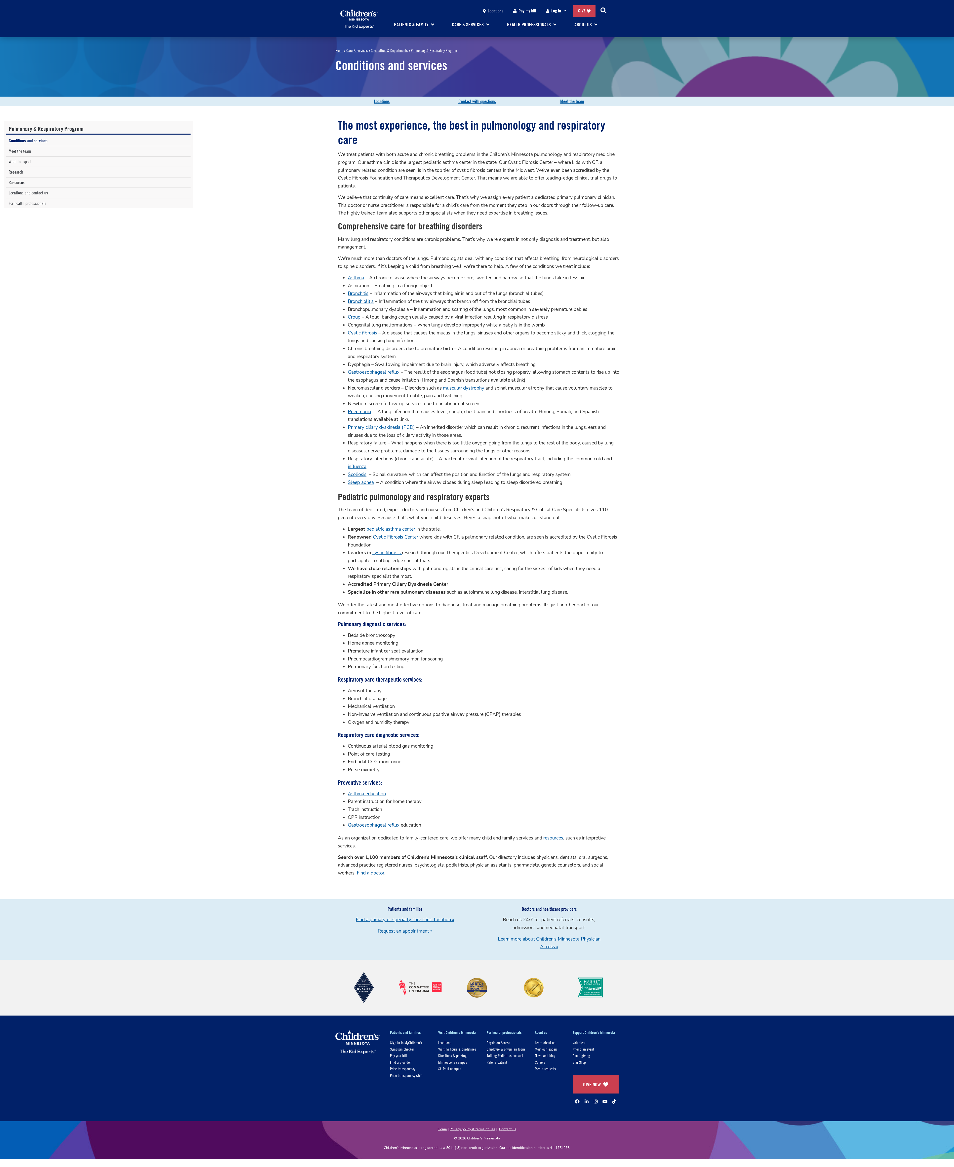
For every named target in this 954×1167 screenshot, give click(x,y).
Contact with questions (477, 101)
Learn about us (545, 1042)
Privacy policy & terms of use (472, 1129)
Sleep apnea (361, 482)
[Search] (603, 11)
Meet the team (572, 101)
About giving (581, 1055)
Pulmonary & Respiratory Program (434, 50)
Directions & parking (452, 1055)
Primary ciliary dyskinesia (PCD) (381, 427)
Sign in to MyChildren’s (406, 1042)
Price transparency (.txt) (406, 1075)
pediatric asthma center (390, 529)
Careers (540, 1062)
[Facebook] (577, 1101)
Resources (17, 182)
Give (582, 11)
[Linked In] (586, 1101)
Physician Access (498, 1042)
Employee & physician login (506, 1049)
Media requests (545, 1068)
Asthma (356, 278)
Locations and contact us (28, 192)
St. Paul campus (449, 1068)
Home (339, 50)
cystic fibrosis (387, 552)
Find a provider (400, 1062)
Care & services (357, 50)
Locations (495, 11)
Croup (354, 317)
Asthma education (367, 794)
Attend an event (583, 1049)
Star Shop (579, 1062)
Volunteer (579, 1042)
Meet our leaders (546, 1049)
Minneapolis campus (452, 1062)
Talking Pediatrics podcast (505, 1055)
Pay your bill (398, 1055)
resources (553, 838)
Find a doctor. (371, 873)
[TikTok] (614, 1101)
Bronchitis (358, 293)
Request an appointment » (405, 931)
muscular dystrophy (463, 388)
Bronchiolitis (361, 301)
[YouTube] (605, 1101)
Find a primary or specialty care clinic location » (405, 919)
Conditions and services (28, 141)
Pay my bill (527, 11)
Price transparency (402, 1068)
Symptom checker (402, 1049)
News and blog (545, 1055)
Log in (556, 11)
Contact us (507, 1129)
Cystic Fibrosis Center (395, 537)
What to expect (20, 161)
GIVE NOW (592, 1084)
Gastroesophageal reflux (373, 372)
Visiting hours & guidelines (457, 1049)
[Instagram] (596, 1101)
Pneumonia (359, 411)
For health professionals (27, 203)
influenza (357, 466)
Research (16, 172)
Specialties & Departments (389, 50)
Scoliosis (357, 474)
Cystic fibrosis (362, 333)
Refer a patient (497, 1062)
